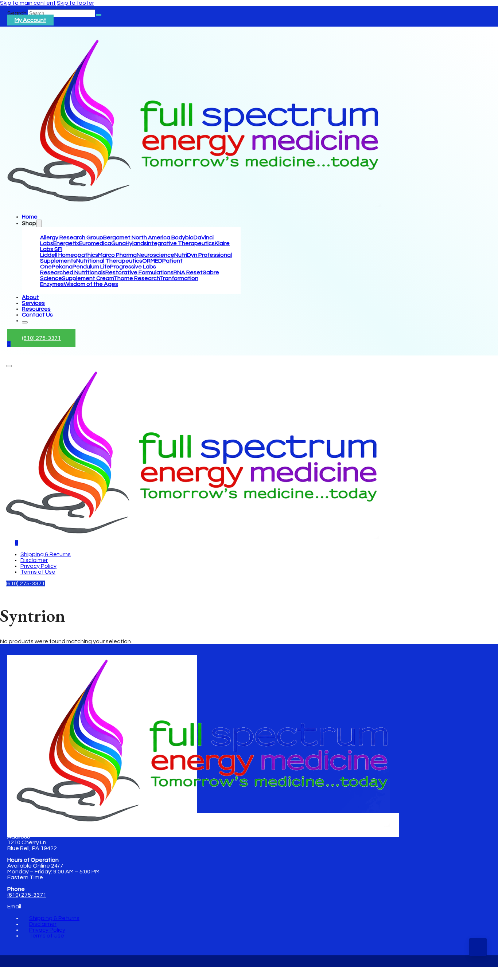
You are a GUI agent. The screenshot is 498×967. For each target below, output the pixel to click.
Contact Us (37, 315)
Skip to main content (28, 3)
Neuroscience (155, 255)
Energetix (66, 243)
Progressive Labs (133, 267)
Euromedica (95, 243)
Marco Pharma (117, 255)
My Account (30, 20)
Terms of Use (37, 572)
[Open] (9, 366)
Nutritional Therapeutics (109, 261)
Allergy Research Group (71, 237)
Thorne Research (136, 278)
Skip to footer (75, 3)
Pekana (62, 267)
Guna (118, 243)
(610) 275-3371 (41, 338)
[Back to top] (478, 947)
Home (30, 217)
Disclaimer (34, 560)
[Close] (25, 322)
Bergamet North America (137, 237)
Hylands (136, 243)
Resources (36, 309)
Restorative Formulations (139, 272)
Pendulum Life (91, 267)
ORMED (152, 261)
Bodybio (182, 237)
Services (33, 303)
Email (14, 906)
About (30, 297)
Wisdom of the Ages (91, 284)
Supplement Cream (87, 278)
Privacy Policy (38, 566)
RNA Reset (188, 272)
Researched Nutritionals (72, 272)
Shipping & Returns (45, 554)
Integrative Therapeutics (181, 243)
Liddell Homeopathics (69, 255)
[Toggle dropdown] (39, 223)
